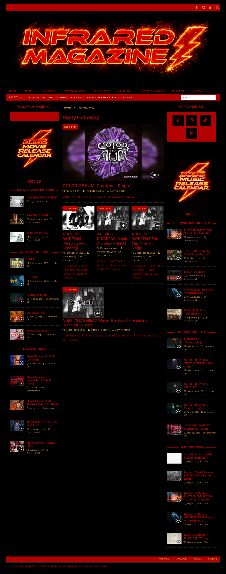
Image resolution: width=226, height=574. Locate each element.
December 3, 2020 (75, 330)
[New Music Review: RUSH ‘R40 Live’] (17, 425)
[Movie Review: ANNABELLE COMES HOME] (17, 381)
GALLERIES (123, 90)
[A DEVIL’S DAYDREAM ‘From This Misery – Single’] (147, 218)
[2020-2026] (83, 302)
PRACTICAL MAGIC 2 (39, 215)
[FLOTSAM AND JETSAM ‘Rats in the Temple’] (174, 234)
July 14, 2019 (35, 364)
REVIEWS (47, 90)
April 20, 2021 (73, 191)
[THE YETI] (17, 281)
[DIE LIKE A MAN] (17, 316)
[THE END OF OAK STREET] (17, 201)
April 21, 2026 (193, 412)
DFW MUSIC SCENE (152, 90)
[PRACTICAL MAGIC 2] (17, 219)
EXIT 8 (31, 259)
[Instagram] (203, 7)
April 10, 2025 (36, 263)
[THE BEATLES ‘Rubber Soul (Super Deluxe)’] (174, 255)
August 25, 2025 (37, 237)
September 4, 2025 (195, 318)
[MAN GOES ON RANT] (17, 334)
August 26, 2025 (194, 237)
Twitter (212, 559)
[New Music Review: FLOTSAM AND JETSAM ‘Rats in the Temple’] (174, 497)
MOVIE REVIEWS (34, 349)
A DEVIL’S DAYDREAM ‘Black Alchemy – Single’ (112, 238)
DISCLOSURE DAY (38, 233)
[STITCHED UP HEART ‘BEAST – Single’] (174, 408)
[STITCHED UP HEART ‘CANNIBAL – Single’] (174, 429)
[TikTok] (210, 7)
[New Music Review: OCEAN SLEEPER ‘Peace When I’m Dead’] (174, 517)
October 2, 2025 (194, 258)
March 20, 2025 (36, 299)
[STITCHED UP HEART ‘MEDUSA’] (174, 387)
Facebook (164, 559)
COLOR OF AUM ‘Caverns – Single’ (97, 185)
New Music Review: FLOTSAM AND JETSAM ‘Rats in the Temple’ (198, 496)
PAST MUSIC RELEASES (192, 332)
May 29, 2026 (193, 346)
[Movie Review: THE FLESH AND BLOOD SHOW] (17, 405)
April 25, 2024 (36, 317)
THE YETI (32, 277)
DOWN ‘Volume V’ (195, 271)
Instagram (181, 559)
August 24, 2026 (194, 462)
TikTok (197, 559)
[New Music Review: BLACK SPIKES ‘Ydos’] (174, 538)
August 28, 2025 (194, 297)
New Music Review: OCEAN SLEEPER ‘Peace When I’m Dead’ (199, 517)
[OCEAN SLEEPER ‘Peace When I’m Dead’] (174, 293)
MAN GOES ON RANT (39, 330)
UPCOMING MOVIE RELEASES (34, 190)
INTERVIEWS (101, 90)
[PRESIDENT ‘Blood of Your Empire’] (174, 314)
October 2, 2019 (37, 387)
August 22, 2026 (37, 201)
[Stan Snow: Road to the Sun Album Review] (174, 458)
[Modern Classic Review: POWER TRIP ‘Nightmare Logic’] (174, 476)
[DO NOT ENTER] (17, 298)
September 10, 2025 (39, 219)
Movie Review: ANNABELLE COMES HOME (39, 380)
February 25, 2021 (75, 252)
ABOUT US (178, 90)
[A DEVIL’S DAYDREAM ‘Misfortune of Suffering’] (78, 218)
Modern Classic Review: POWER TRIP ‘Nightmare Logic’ (199, 475)
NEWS (28, 90)
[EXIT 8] (17, 263)
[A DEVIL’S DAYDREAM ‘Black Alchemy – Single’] (113, 218)
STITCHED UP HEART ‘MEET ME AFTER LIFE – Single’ (198, 363)
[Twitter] (217, 7)
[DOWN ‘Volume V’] (174, 275)
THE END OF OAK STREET (42, 197)
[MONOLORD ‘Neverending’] (174, 343)
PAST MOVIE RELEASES (34, 252)
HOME (13, 90)
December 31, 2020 (145, 252)
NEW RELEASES (73, 90)
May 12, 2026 (193, 370)
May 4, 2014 (35, 408)
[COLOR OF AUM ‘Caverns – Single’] (113, 152)
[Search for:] (198, 97)
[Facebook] (197, 7)
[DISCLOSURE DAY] (17, 237)
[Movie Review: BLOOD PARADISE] (17, 360)
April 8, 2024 (35, 334)
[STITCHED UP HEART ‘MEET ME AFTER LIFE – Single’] (174, 364)
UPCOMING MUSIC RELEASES (192, 223)
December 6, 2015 (38, 429)
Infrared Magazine (95, 191)
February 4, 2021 (109, 248)
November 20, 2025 (196, 276)
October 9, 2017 (37, 450)
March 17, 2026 (193, 433)
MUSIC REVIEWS (191, 447)
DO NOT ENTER (36, 295)
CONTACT (198, 90)
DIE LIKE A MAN (36, 312)
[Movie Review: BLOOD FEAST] (17, 446)
